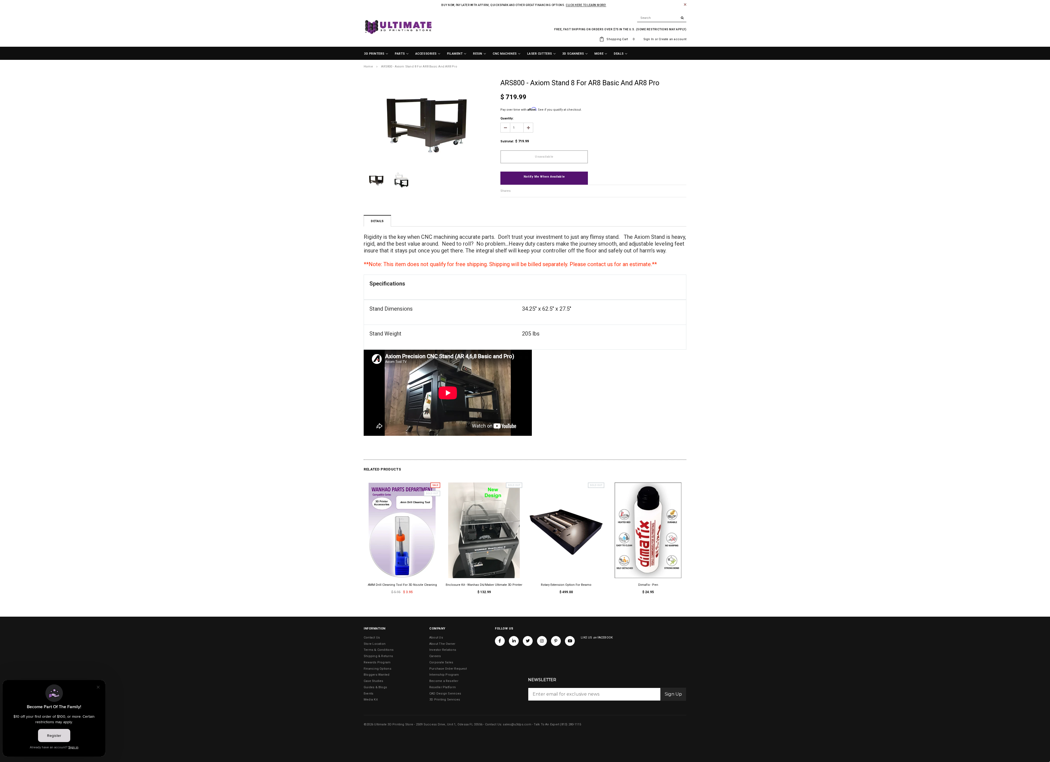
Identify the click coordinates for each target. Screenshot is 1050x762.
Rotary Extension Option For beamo (566, 585)
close (685, 4)
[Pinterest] (556, 641)
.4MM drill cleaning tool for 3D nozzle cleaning (402, 585)
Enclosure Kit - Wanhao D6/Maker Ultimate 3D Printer (484, 585)
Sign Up (673, 694)
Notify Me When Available (544, 176)
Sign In (648, 39)
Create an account (672, 39)
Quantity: (507, 118)
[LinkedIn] (514, 641)
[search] (661, 18)
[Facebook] (500, 641)
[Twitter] (528, 641)
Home (368, 66)
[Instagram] (542, 641)
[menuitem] (376, 54)
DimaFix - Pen (648, 585)
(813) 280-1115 (570, 724)
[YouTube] (570, 641)
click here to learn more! (586, 5)
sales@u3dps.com (517, 724)
